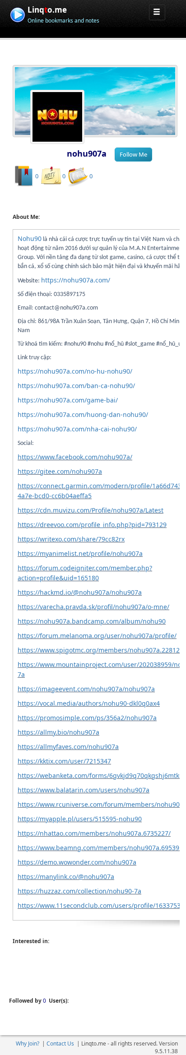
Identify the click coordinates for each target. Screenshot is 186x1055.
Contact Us (60, 1043)
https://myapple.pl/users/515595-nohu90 (80, 818)
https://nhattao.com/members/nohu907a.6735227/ (94, 833)
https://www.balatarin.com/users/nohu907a (83, 790)
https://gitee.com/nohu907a (60, 471)
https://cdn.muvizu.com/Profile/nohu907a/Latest (90, 510)
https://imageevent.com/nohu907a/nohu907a (86, 689)
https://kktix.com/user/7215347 (64, 761)
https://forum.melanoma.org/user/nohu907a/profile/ (97, 635)
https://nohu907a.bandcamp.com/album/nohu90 (92, 621)
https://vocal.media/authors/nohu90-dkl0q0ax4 (89, 703)
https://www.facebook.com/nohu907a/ (75, 457)
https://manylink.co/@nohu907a (66, 876)
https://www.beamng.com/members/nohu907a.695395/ (101, 847)
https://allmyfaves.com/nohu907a (68, 746)
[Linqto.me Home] (17, 13)
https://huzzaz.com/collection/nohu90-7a (79, 891)
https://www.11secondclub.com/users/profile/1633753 (99, 905)
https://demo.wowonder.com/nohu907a (77, 862)
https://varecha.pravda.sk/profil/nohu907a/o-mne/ (93, 606)
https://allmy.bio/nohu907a (58, 732)
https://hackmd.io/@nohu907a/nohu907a (80, 592)
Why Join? (27, 1043)
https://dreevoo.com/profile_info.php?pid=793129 (92, 524)
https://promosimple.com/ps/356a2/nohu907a (87, 717)
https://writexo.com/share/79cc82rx (71, 539)
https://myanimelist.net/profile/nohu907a (80, 553)
